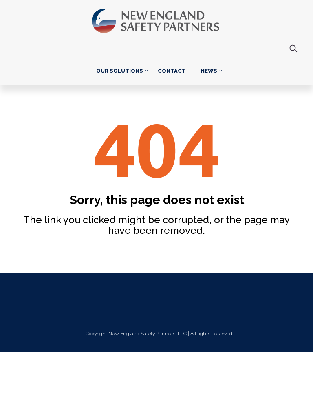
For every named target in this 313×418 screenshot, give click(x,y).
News (209, 71)
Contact (172, 71)
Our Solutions (119, 71)
